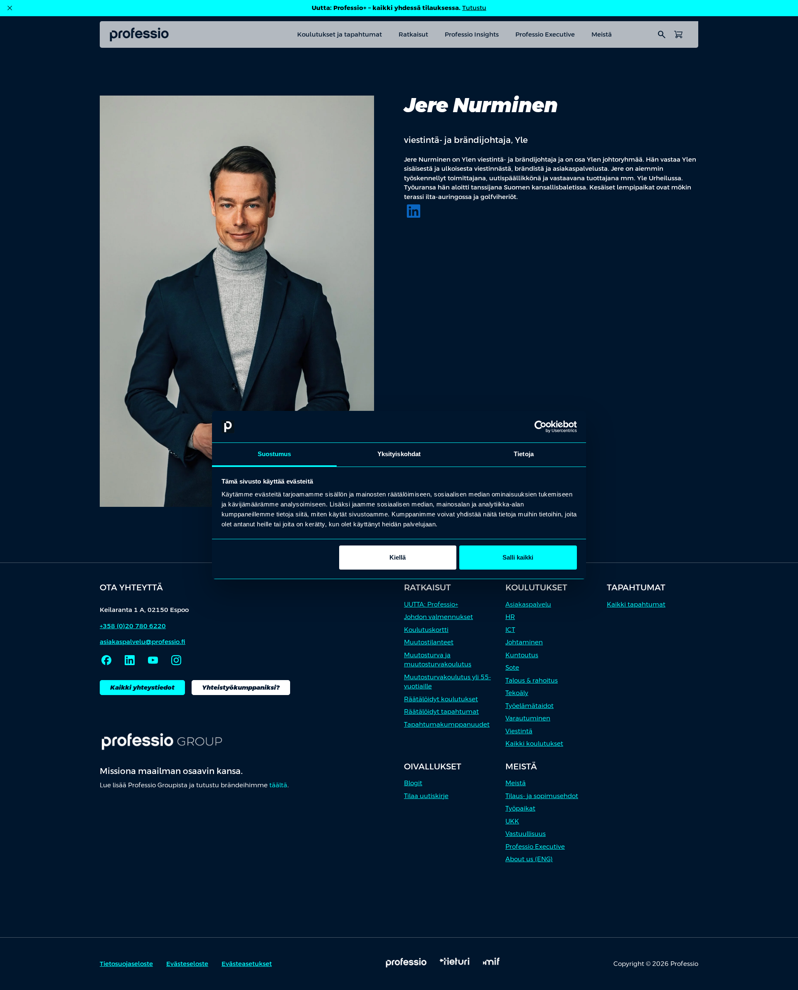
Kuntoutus (521, 654)
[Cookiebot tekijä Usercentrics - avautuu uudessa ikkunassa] (540, 426)
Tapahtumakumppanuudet (447, 724)
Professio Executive (545, 34)
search (662, 34)
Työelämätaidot (529, 705)
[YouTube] (153, 660)
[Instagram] (176, 660)
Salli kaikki (517, 557)
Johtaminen (524, 642)
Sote (512, 667)
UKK (512, 821)
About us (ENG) (529, 858)
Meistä (601, 34)
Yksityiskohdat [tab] (399, 453)
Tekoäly (516, 692)
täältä (278, 785)
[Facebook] (106, 660)
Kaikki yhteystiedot (142, 687)
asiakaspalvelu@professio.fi (142, 641)
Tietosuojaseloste (126, 963)
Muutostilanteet (428, 642)
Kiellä (397, 557)
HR (510, 616)
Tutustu (474, 7)
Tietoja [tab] (524, 453)
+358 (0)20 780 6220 (133, 625)
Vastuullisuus (525, 833)
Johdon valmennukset (438, 616)
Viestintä (518, 731)
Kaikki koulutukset (534, 743)
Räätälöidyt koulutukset (441, 699)
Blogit (413, 782)
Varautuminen (527, 718)
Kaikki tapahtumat (636, 604)
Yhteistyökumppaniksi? (241, 687)
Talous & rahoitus (531, 680)
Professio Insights (472, 34)
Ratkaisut (413, 34)
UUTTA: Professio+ (431, 604)
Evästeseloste (187, 963)
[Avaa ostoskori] (678, 34)
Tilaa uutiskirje (426, 795)
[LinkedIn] (413, 211)
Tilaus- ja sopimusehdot (541, 795)
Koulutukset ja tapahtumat (339, 34)
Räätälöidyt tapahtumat (441, 711)
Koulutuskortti (426, 629)
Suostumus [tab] (274, 453)
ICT (510, 629)
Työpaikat (520, 808)
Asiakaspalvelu (528, 604)
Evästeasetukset (247, 963)
